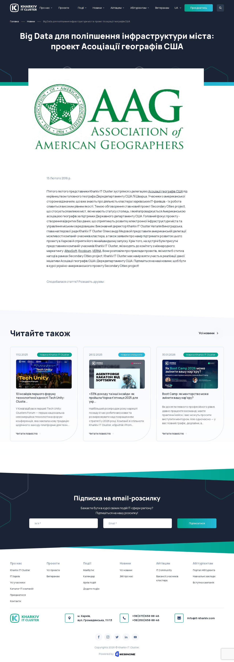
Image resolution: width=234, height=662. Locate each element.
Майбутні (88, 570)
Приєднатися (18, 595)
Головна (14, 21)
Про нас (45, 7)
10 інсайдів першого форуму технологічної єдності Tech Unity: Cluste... (40, 398)
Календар (89, 576)
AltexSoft (71, 251)
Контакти (15, 601)
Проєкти (63, 7)
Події (81, 7)
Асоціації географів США (165, 191)
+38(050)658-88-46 (145, 620)
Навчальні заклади (204, 576)
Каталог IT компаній (21, 588)
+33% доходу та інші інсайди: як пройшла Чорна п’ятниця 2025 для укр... (113, 398)
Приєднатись (198, 7)
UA (176, 7)
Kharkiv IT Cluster (20, 570)
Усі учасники (17, 582)
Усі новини (206, 333)
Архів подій (89, 582)
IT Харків (15, 576)
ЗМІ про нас (126, 576)
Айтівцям (116, 7)
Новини (97, 7)
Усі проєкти (53, 570)
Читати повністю (27, 433)
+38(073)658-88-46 (145, 616)
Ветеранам (162, 7)
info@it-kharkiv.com (201, 618)
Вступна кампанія (203, 582)
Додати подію (91, 588)
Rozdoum (84, 251)
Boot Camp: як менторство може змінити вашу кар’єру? (185, 396)
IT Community (164, 570)
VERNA (96, 251)
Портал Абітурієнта (204, 570)
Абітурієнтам (138, 7)
